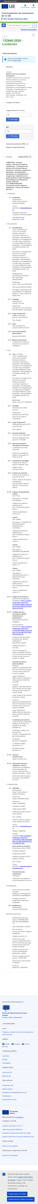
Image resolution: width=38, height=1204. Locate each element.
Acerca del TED (7, 1072)
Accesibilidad (6, 1063)
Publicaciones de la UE (9, 1099)
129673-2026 (17, 60)
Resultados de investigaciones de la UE (14, 1092)
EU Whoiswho (6, 1096)
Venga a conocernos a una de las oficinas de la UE (18, 1136)
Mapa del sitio (6, 1076)
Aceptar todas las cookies (17, 1194)
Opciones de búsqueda (28, 29)
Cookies (4, 1059)
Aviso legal (5, 1056)
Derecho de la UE (7, 1085)
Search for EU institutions (10, 1146)
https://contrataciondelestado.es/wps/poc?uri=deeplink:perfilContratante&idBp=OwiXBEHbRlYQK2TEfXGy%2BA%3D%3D (22, 839)
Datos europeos (7, 1089)
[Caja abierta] (5, 37)
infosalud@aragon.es (22, 209)
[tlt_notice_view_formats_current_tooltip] (30, 157)
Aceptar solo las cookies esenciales (20, 1199)
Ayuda (4, 1028)
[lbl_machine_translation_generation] (27, 144)
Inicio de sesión (25, 7)
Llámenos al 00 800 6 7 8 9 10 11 (12, 1126)
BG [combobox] (8, 131)
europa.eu (19, 1117)
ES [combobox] (8, 114)
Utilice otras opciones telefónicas (12, 1129)
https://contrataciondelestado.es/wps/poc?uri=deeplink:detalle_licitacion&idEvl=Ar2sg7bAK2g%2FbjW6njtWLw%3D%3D (22, 604)
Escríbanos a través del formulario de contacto (16, 1133)
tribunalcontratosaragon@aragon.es (22, 867)
